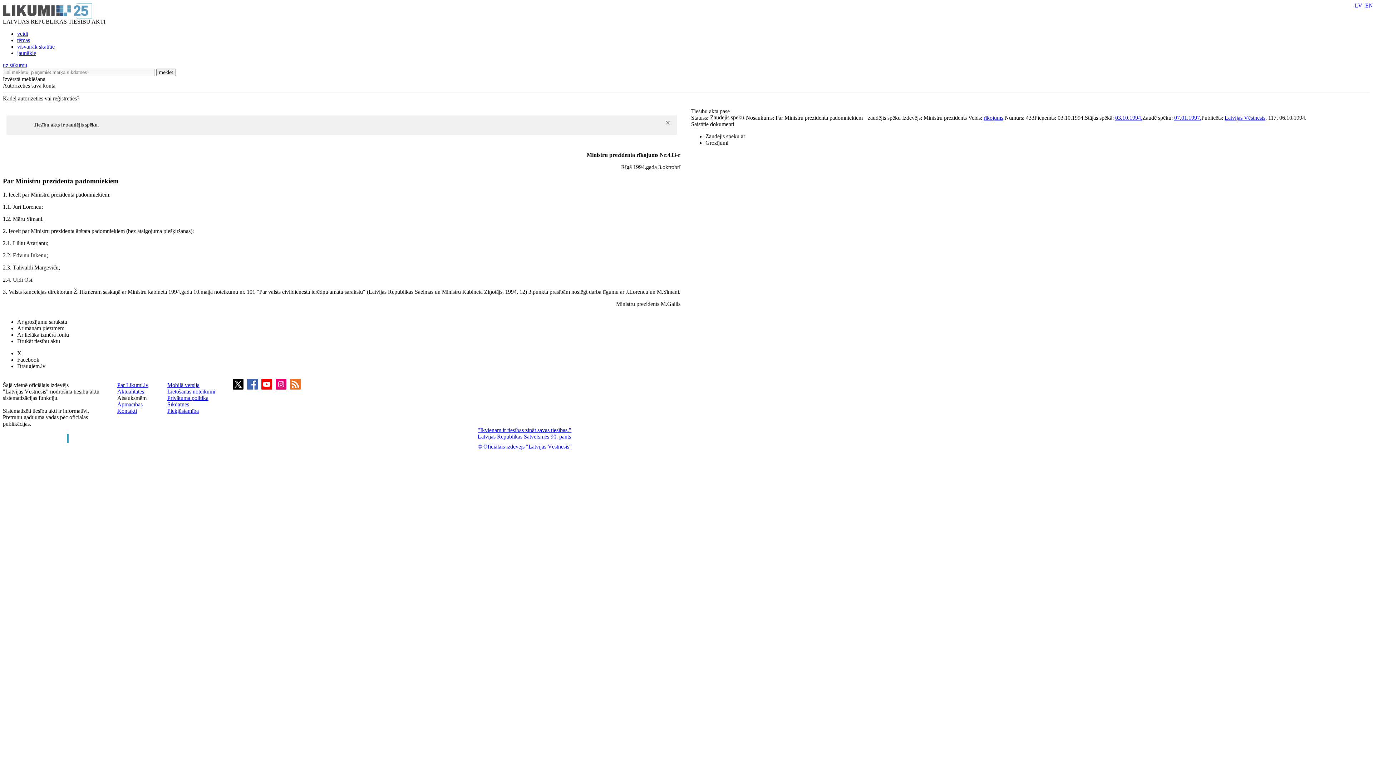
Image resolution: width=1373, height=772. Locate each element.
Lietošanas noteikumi (191, 392)
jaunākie (26, 53)
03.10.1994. (1128, 118)
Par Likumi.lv (132, 385)
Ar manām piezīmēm (40, 328)
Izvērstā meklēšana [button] (24, 79)
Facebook (28, 360)
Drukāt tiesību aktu (38, 341)
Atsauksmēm (132, 398)
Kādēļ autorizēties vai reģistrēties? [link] (41, 98)
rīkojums (993, 118)
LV (1358, 6)
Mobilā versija (183, 385)
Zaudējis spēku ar (725, 136)
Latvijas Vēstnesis (1245, 118)
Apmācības (130, 404)
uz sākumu (15, 65)
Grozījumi (716, 143)
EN (1369, 6)
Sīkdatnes (178, 404)
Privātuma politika (187, 398)
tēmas (23, 40)
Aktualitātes (130, 392)
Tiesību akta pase (711, 111)
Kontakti (127, 411)
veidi (22, 34)
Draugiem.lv (31, 366)
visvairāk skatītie (36, 47)
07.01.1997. (1187, 118)
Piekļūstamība (183, 411)
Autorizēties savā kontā (29, 86)
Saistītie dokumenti (712, 124)
